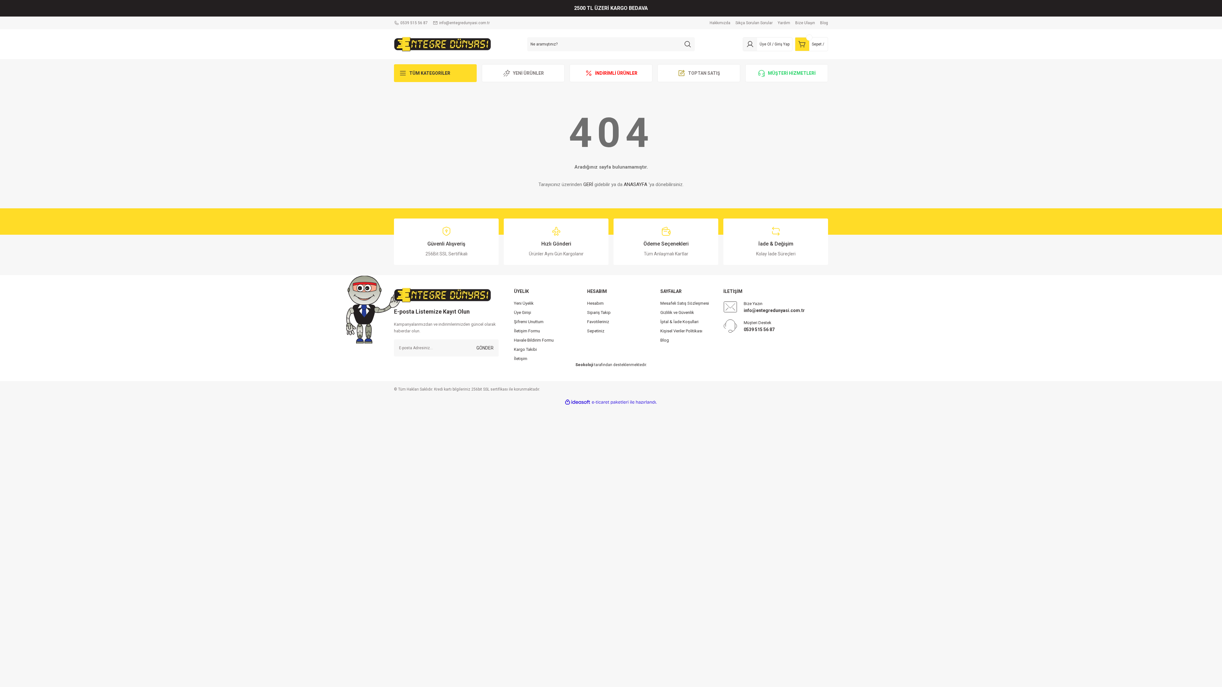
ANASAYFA (635, 184)
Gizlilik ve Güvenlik (677, 312)
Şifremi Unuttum (529, 321)
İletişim (520, 358)
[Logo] (442, 44)
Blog (664, 340)
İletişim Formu (527, 331)
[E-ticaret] (610, 402)
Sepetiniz (595, 331)
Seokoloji (584, 365)
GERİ (588, 184)
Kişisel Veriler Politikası (681, 331)
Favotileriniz (598, 321)
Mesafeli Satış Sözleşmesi (684, 303)
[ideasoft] (577, 402)
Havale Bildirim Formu (534, 340)
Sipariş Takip (599, 312)
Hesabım (595, 303)
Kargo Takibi (525, 349)
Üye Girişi (522, 312)
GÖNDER (485, 347)
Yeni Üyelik (524, 303)
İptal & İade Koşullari (679, 321)
